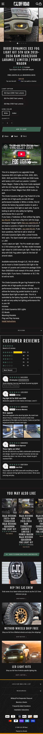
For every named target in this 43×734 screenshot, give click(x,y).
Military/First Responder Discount (21, 698)
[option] (21, 25)
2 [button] (19, 43)
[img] (14, 377)
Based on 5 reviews (9, 348)
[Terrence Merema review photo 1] (8, 431)
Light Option (7, 89)
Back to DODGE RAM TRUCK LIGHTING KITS (23, 554)
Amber (14, 113)
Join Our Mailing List (21, 684)
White (6, 113)
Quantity (6, 118)
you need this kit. (28, 228)
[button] (18, 67)
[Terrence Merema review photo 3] (32, 431)
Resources (21, 691)
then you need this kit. (30, 222)
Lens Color (7, 109)
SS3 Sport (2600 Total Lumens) (14, 93)
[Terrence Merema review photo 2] (18, 431)
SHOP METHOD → (21, 636)
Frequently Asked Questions (21, 706)
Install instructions (9, 321)
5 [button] (25, 43)
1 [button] (17, 43)
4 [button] (23, 43)
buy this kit (6, 219)
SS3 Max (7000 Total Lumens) (13, 104)
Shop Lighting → (21, 675)
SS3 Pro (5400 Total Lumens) (13, 98)
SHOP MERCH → (21, 598)
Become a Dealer (21, 702)
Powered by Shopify (21, 731)
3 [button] (21, 43)
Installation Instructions (21, 710)
